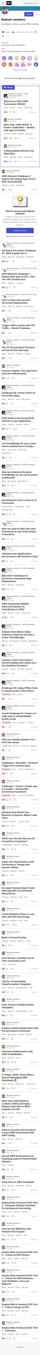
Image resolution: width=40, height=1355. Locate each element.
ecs (25, 1235)
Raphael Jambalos (15, 94)
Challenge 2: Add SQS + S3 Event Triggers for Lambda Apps (20, 764)
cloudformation (22, 988)
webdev (5, 185)
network (19, 283)
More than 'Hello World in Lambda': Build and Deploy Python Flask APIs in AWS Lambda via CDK (16, 1105)
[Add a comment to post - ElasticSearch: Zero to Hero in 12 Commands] (15, 514)
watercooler (7, 746)
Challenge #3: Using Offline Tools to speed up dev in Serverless (20, 689)
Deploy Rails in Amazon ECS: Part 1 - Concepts (20, 1329)
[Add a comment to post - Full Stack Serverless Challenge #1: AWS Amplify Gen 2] (14, 261)
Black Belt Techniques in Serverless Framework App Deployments (16, 578)
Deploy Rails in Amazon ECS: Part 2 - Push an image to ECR (20, 1306)
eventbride (22, 450)
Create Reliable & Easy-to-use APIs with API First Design (18, 915)
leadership (33, 641)
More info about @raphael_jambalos (20, 78)
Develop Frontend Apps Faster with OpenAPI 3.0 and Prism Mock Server (18, 891)
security (11, 306)
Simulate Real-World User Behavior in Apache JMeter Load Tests (19, 815)
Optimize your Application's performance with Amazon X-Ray (20, 555)
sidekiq (20, 134)
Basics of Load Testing (14, 937)
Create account (30, 3)
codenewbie (19, 506)
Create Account (20, 230)
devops (11, 399)
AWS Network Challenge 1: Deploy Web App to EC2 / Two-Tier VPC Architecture (18, 277)
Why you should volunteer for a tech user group (19, 741)
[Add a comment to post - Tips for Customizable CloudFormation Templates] (12, 992)
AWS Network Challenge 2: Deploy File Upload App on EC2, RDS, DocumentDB (19, 179)
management (14, 641)
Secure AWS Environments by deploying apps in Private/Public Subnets (19, 1159)
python (20, 694)
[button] (4, 58)
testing (5, 941)
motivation (25, 746)
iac (30, 988)
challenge (6, 694)
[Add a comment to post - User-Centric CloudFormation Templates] (12, 1015)
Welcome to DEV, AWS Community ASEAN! (16, 102)
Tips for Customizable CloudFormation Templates (16, 982)
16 (15, 1062)
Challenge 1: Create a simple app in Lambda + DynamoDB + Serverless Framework (19, 789)
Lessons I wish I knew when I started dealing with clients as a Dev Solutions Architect (19, 663)
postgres (29, 134)
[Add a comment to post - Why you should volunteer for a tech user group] (10, 750)
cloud (19, 108)
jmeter (13, 821)
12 (15, 849)
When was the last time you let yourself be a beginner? (18, 840)
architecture (30, 1084)
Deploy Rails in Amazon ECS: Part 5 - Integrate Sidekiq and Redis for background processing (20, 1205)
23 (18, 138)
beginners (20, 185)
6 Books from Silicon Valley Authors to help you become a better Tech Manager (18, 635)
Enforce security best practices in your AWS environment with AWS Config (19, 1132)
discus (34, 746)
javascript (21, 722)
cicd (18, 399)
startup (12, 669)
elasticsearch (7, 506)
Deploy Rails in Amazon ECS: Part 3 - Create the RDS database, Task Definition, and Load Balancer (20, 1279)
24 (15, 1263)
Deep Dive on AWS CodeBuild (18, 1182)
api (26, 897)
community (28, 108)
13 (15, 1315)
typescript (20, 257)
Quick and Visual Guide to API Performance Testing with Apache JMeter (18, 864)
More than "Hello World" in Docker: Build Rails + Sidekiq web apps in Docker (19, 127)
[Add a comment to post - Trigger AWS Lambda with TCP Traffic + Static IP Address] (10, 333)
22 (15, 1239)
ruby (20, 157)
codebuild (20, 1186)
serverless (29, 306)
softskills (21, 669)
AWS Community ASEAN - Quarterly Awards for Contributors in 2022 (16, 606)
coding (28, 354)
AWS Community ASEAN (18, 95)
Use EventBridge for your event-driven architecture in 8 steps (19, 445)
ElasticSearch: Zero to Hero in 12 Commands (19, 501)
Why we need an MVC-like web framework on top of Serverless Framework (19, 531)
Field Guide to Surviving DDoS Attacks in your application (18, 419)
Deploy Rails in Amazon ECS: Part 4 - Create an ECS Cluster (20, 1253)
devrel (12, 108)
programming (7, 510)
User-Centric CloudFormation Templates (18, 1006)
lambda (19, 1113)
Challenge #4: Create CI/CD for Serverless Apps (19, 394)
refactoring (28, 157)
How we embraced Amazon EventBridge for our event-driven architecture (20, 475)
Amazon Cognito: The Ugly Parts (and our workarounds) (19, 372)
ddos (26, 424)
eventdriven (7, 453)
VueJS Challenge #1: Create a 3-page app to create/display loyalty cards (19, 716)
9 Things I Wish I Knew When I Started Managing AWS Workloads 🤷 (18, 1077)
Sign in (31, 236)
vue (13, 722)
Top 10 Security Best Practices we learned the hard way (18, 349)
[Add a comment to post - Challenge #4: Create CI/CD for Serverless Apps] (12, 404)
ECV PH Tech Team (30, 268)
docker (7, 134)
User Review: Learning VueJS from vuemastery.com (18, 959)
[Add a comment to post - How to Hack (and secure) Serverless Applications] (10, 311)
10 (18, 161)
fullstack (29, 257)
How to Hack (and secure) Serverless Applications (16, 301)
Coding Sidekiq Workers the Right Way (19, 152)
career (24, 641)
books (5, 641)
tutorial (30, 722)
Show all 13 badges (20, 70)
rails (14, 134)
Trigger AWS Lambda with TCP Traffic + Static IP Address (18, 326)
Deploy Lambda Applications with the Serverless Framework (20, 1029)
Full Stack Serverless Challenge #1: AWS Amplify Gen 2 (19, 252)
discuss (16, 845)
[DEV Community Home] (9, 3)
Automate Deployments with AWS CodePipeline (17, 1053)
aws (6, 108)
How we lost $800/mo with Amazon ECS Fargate (16, 1230)
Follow (29, 14)
